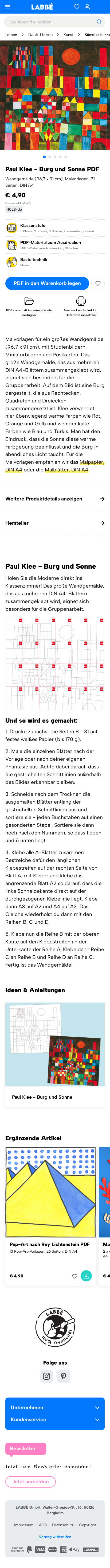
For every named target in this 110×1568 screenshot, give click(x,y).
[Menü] (7, 6)
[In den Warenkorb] (86, 1275)
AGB (43, 1525)
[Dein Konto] (87, 6)
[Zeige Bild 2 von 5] (49, 157)
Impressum (24, 1525)
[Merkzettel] (76, 6)
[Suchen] (99, 21)
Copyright (87, 1525)
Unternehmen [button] (27, 1407)
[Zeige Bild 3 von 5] (55, 157)
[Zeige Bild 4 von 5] (60, 157)
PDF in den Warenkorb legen (47, 283)
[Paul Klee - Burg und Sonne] (55, 1044)
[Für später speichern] (98, 283)
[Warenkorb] (99, 6)
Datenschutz (63, 1525)
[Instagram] (46, 1376)
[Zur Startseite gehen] (42, 6)
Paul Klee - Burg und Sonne (42, 1097)
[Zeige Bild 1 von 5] (44, 157)
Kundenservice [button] (28, 1419)
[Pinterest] (63, 1376)
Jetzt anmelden (30, 1482)
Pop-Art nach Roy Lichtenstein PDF (50, 1244)
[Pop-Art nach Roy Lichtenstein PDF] (50, 1192)
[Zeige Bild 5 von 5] (65, 157)
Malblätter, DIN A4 (66, 470)
